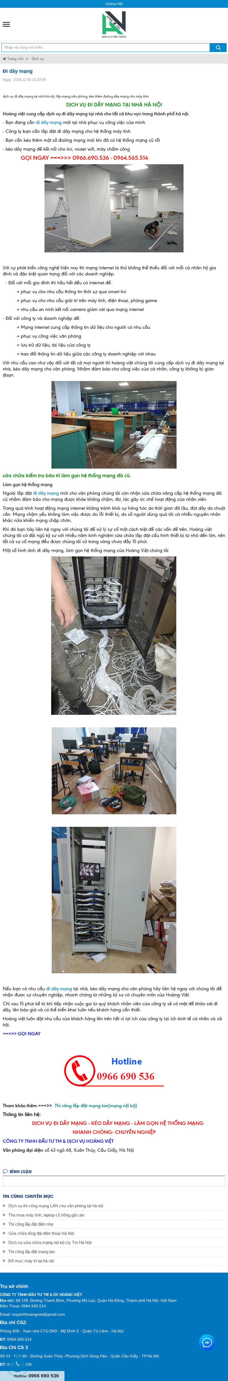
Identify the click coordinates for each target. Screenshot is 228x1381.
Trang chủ (14, 59)
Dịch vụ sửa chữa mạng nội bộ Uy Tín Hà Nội (49, 1242)
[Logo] (114, 24)
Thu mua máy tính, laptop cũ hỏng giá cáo (46, 1215)
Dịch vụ (38, 59)
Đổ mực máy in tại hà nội (31, 1260)
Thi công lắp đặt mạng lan (31, 1251)
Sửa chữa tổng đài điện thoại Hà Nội (41, 1233)
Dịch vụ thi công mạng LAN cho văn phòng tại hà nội (55, 1205)
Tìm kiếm (218, 47)
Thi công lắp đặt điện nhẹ (30, 1224)
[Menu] (6, 24)
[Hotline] (16, 1363)
